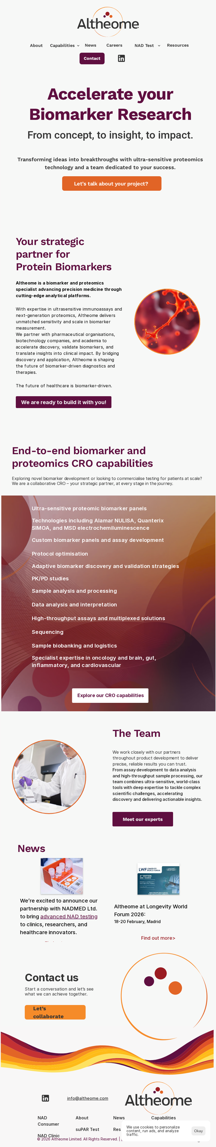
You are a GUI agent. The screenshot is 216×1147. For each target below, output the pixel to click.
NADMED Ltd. (79, 908)
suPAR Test (87, 1129)
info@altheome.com (87, 1098)
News (90, 45)
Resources (178, 45)
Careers (114, 45)
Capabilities (62, 45)
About (36, 45)
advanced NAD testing (68, 916)
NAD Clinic (49, 1135)
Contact (92, 58)
